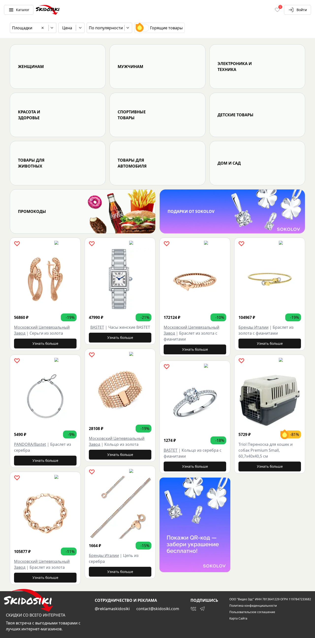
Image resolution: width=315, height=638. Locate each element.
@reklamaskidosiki (112, 608)
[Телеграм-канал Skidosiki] (202, 609)
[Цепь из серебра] (120, 507)
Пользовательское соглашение (252, 612)
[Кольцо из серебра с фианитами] (195, 402)
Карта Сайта (238, 619)
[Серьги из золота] (45, 279)
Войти (302, 9)
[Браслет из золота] (45, 513)
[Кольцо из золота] (120, 390)
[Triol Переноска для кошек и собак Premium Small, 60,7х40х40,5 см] (269, 396)
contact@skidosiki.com (157, 608)
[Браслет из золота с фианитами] (195, 279)
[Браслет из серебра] (45, 396)
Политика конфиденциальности (253, 606)
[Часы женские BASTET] (120, 279)
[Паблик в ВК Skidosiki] (193, 609)
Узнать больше (45, 343)
